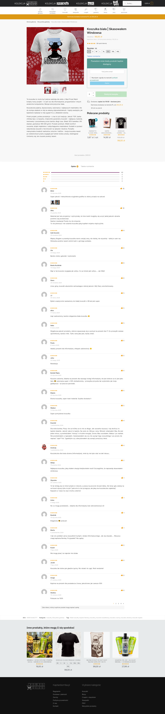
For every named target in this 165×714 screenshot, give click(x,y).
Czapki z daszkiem (89, 697)
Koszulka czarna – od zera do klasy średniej (121, 132)
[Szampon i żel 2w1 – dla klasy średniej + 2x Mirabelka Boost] (125, 645)
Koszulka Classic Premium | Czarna (68, 660)
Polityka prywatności (60, 700)
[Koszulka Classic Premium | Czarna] (68, 645)
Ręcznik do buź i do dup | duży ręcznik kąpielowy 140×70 (97, 661)
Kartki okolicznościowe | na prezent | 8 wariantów (106, 132)
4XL (68, 666)
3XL (78, 663)
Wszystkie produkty (89, 706)
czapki (86, 12)
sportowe (124, 12)
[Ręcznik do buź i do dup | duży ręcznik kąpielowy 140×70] (97, 645)
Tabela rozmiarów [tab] (87, 166)
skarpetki (76, 12)
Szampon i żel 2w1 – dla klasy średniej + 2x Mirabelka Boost (125, 661)
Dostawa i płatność (60, 694)
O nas (55, 703)
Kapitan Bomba (84, 617)
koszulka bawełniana (102, 617)
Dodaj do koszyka (111, 94)
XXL (75, 663)
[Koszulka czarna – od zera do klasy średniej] (121, 123)
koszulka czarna (115, 617)
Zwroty (55, 697)
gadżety (96, 12)
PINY (84, 703)
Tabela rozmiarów (93, 56)
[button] (55, 62)
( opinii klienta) (101, 43)
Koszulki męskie (137, 617)
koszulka (92, 617)
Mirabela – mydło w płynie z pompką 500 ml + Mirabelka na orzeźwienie (39, 661)
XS (57, 663)
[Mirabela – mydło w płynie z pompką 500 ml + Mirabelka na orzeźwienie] (40, 645)
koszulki (65, 12)
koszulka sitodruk (126, 617)
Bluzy (84, 694)
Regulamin (56, 691)
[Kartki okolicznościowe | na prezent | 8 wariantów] (107, 123)
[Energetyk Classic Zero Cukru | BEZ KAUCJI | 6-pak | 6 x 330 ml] (92, 123)
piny (114, 12)
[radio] (89, 51)
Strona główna (31, 22)
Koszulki (85, 691)
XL (71, 663)
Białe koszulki (74, 617)
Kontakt (55, 706)
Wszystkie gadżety (43, 22)
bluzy (105, 12)
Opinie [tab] (73, 166)
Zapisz (107, 83)
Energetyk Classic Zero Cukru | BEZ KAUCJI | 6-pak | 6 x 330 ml (92, 132)
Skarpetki (85, 700)
